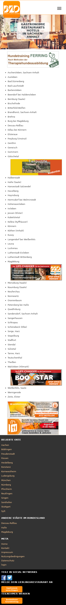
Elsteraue (12, 134)
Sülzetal (12, 349)
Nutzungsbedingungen (13, 556)
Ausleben (12, 77)
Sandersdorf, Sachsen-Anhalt (23, 314)
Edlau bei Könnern (17, 130)
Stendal (12, 344)
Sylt (3, 511)
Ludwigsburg (7, 476)
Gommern (13, 152)
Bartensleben (14, 90)
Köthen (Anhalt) (16, 230)
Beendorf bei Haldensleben (22, 94)
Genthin (12, 143)
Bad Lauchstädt (16, 86)
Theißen (12, 362)
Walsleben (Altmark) (18, 366)
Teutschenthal (15, 358)
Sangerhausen (15, 318)
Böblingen (6, 449)
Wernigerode (14, 392)
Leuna (11, 244)
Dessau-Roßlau (15, 125)
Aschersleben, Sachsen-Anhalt (23, 72)
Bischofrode (14, 103)
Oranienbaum (15, 300)
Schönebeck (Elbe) (17, 327)
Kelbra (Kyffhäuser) (18, 222)
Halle (4, 527)
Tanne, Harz (14, 353)
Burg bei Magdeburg (18, 121)
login (3, 565)
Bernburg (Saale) (16, 99)
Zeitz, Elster (14, 397)
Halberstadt (14, 177)
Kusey (11, 235)
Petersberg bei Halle (18, 305)
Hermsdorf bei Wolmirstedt (22, 200)
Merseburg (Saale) (17, 283)
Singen (4, 498)
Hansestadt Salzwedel (19, 186)
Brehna (11, 117)
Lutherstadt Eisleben (18, 253)
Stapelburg (13, 336)
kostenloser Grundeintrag (11, 601)
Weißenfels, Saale (17, 388)
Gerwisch (12, 147)
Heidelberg (7, 462)
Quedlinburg (14, 309)
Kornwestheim (8, 471)
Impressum (7, 552)
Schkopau (13, 322)
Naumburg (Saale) (17, 287)
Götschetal (13, 156)
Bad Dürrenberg (16, 81)
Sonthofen (6, 502)
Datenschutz (7, 560)
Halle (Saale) (14, 182)
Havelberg (13, 191)
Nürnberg (6, 485)
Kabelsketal (14, 217)
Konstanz (6, 467)
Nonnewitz (13, 296)
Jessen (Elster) (15, 213)
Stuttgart (5, 506)
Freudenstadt (8, 454)
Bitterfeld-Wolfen (16, 108)
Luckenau (13, 248)
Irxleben (12, 208)
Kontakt (5, 548)
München (6, 480)
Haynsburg (13, 195)
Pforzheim (6, 489)
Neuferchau (14, 291)
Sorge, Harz (14, 331)
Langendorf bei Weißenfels (21, 239)
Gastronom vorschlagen (12, 589)
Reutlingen (6, 493)
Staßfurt (12, 340)
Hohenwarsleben (16, 204)
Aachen (5, 445)
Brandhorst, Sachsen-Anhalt (22, 112)
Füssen (4, 458)
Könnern (12, 226)
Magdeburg (13, 261)
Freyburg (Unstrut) (17, 138)
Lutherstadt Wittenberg (20, 257)
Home (4, 544)
